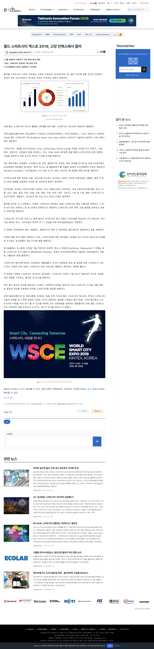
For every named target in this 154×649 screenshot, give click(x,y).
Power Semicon (102, 34)
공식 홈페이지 (94, 389)
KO (108, 3)
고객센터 (128, 3)
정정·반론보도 (101, 3)
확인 (110, 646)
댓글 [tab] (7, 422)
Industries (62, 9)
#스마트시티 (8, 398)
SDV (71, 34)
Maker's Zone (112, 9)
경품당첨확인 (145, 3)
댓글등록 (10, 434)
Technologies (46, 9)
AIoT (79, 34)
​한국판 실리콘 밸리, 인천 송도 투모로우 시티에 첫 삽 (56, 468)
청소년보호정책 (64, 629)
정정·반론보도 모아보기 (64, 404)
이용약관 (53, 629)
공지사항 (134, 3)
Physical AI (36, 34)
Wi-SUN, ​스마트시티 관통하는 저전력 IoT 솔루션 (55, 523)
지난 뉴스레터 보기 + (133, 75)
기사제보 (74, 629)
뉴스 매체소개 (29, 629)
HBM (47, 34)
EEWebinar (95, 9)
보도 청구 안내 (35, 404)
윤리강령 (102, 629)
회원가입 (122, 3)
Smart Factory (59, 34)
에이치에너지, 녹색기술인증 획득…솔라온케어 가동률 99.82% (60, 573)
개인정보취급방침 (42, 629)
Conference (79, 9)
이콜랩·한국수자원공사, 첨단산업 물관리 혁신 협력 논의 (57, 552)
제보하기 (97, 411)
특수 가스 (88, 34)
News (31, 9)
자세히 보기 (117, 646)
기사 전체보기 (82, 411)
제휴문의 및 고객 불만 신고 (88, 629)
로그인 (116, 3)
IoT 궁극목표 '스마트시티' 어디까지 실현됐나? (53, 497)
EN (112, 3)
